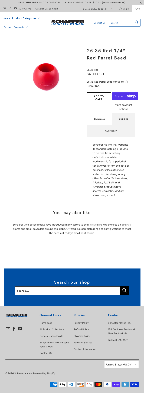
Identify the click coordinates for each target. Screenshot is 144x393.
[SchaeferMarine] (68, 22)
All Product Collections (52, 329)
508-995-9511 (26, 8)
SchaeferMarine (23, 373)
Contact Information (85, 349)
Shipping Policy (82, 336)
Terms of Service (83, 342)
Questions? (111, 130)
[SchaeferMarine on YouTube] (15, 8)
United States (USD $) (95, 9)
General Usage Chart (46, 8)
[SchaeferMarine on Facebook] (9, 8)
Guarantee (99, 119)
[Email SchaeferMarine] (4, 8)
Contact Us (46, 353)
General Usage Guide (51, 336)
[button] (26, 18)
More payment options (123, 107)
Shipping (123, 118)
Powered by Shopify (44, 373)
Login (126, 8)
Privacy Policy (81, 322)
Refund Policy (81, 329)
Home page (46, 322)
